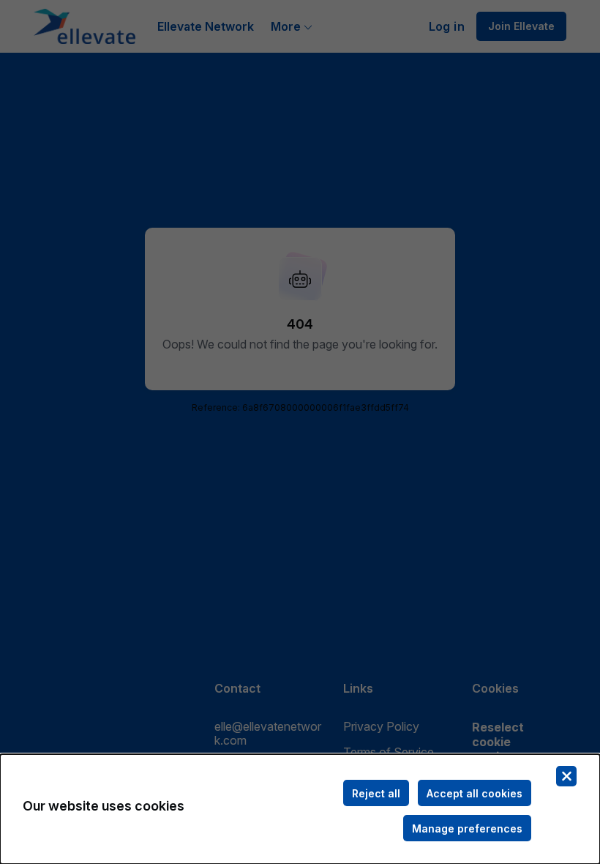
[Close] (566, 776)
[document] (300, 809)
